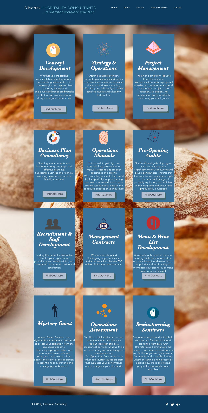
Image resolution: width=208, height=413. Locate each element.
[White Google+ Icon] (178, 404)
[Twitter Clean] (172, 404)
